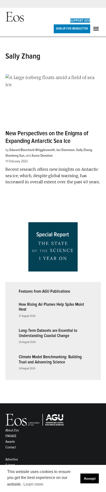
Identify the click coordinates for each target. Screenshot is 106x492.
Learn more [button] (33, 484)
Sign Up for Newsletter (72, 29)
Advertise (11, 459)
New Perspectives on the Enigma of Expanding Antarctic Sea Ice (46, 137)
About (12, 430)
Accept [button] (90, 478)
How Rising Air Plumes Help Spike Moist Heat (51, 307)
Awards (10, 442)
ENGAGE (11, 436)
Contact (10, 447)
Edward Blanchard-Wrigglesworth (32, 150)
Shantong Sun (14, 155)
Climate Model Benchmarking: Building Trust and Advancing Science (50, 359)
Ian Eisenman (65, 150)
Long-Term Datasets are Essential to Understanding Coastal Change (48, 333)
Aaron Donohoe (42, 155)
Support (80, 20)
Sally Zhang (84, 150)
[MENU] (96, 28)
